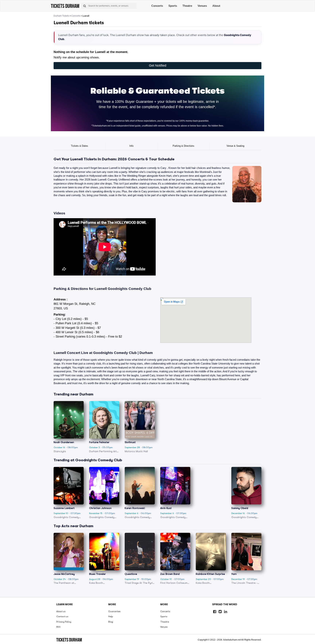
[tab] (80, 146)
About (216, 5)
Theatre (187, 5)
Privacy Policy (63, 621)
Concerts (157, 5)
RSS (58, 626)
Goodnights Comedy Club (129, 289)
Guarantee (114, 611)
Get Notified (157, 65)
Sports (172, 5)
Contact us (62, 616)
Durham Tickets (61, 16)
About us (61, 611)
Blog (110, 621)
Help (110, 616)
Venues (202, 5)
